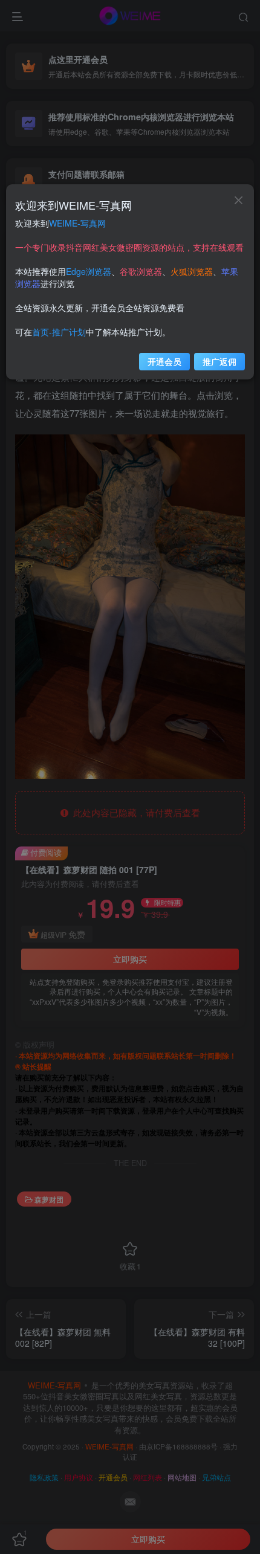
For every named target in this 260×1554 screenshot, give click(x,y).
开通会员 (164, 361)
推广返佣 (219, 361)
